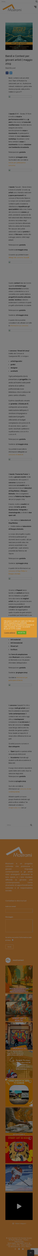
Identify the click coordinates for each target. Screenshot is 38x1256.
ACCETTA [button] (21, 632)
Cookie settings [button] (9, 633)
